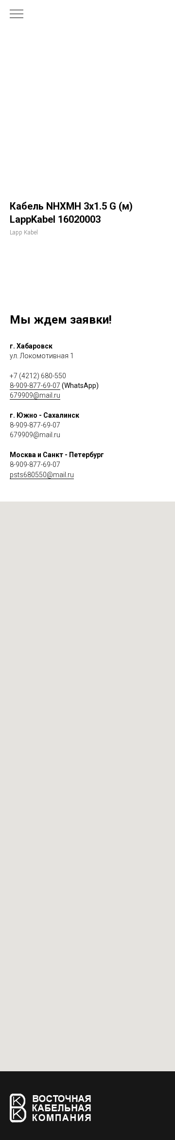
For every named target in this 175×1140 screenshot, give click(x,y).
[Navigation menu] (16, 14)
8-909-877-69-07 (35, 385)
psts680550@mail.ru (42, 475)
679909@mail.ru (35, 395)
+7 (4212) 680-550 (38, 376)
